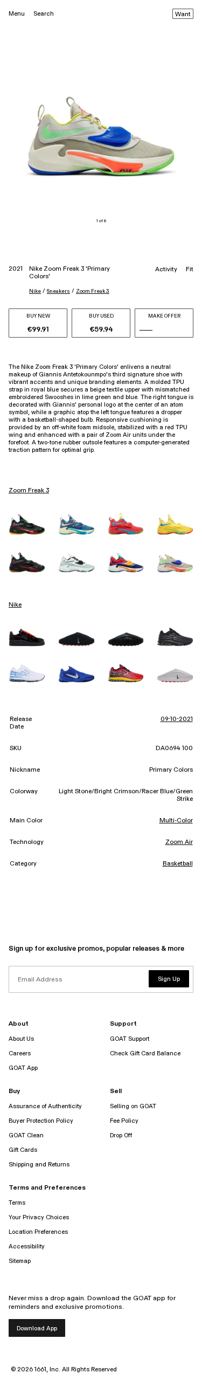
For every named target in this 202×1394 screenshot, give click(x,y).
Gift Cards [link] (23, 1150)
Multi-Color (176, 821)
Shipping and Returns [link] (39, 1165)
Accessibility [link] (27, 1246)
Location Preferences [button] (38, 1232)
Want (183, 14)
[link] (27, 524)
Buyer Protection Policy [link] (41, 1121)
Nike (35, 291)
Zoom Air (179, 842)
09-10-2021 (177, 719)
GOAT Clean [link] (26, 1135)
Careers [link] (20, 1053)
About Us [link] (21, 1039)
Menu (17, 14)
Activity (166, 269)
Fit (189, 269)
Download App (37, 1328)
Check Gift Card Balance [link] (145, 1053)
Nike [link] (15, 605)
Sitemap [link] (20, 1261)
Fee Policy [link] (124, 1121)
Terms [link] (17, 1203)
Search (43, 14)
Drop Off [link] (121, 1135)
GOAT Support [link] (129, 1039)
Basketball (178, 864)
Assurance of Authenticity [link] (45, 1106)
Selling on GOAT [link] (133, 1106)
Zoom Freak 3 (92, 291)
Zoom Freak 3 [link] (29, 490)
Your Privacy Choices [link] (39, 1217)
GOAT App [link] (23, 1068)
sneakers (58, 291)
